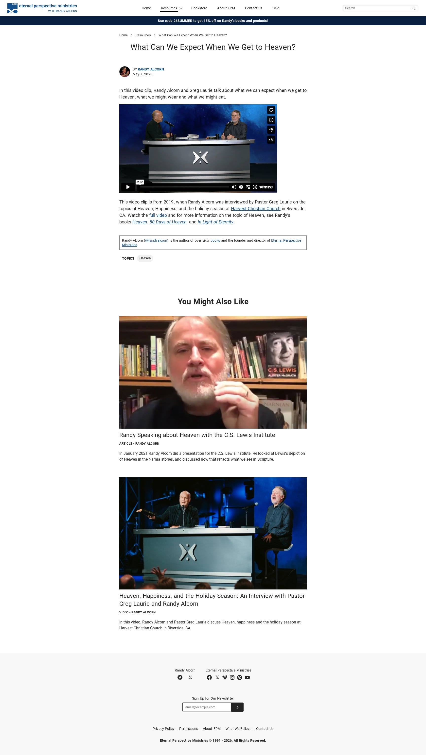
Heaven (139, 221)
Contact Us (254, 8)
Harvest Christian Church (256, 208)
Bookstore (199, 8)
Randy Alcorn (151, 69)
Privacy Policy (163, 729)
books (215, 240)
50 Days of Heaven (168, 221)
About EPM (226, 8)
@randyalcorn (156, 240)
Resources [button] (169, 8)
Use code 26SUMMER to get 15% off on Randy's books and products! (213, 21)
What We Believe (238, 729)
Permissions (188, 729)
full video (158, 215)
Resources (143, 35)
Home (146, 8)
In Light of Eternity (215, 221)
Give (275, 8)
